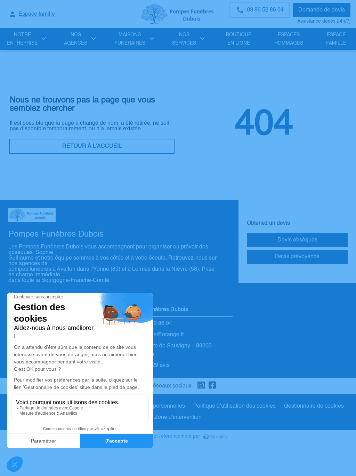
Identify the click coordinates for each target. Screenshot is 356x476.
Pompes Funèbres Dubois (155, 310)
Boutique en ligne (238, 39)
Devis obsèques (297, 240)
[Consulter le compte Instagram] (201, 386)
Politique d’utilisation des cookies (234, 406)
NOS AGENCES (75, 39)
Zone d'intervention (178, 417)
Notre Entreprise (22, 39)
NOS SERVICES (184, 39)
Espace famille (336, 39)
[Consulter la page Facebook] (212, 386)
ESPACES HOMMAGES (288, 39)
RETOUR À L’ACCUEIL (92, 146)
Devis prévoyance (297, 257)
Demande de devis (321, 10)
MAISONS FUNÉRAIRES (129, 39)
